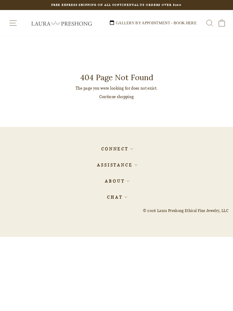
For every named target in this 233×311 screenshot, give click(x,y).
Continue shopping (116, 96)
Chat (115, 197)
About (115, 181)
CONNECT (115, 148)
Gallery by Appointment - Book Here (156, 23)
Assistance (115, 164)
